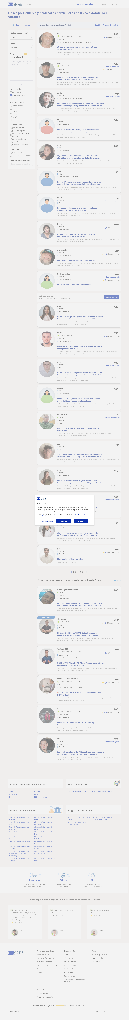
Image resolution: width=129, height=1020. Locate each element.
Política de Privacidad (44, 516)
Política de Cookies (81, 514)
